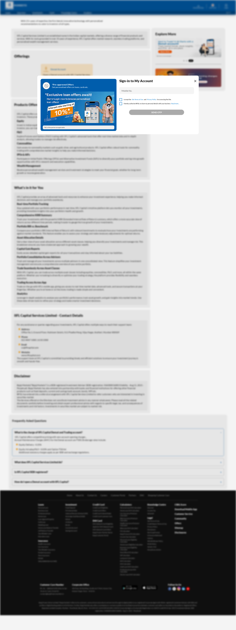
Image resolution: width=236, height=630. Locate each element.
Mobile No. (127, 90)
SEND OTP (156, 112)
